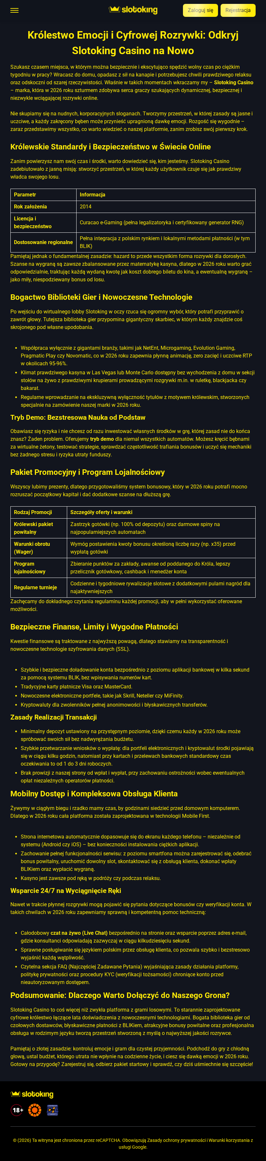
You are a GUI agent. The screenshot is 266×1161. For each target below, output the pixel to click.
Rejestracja (238, 10)
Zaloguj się (200, 10)
